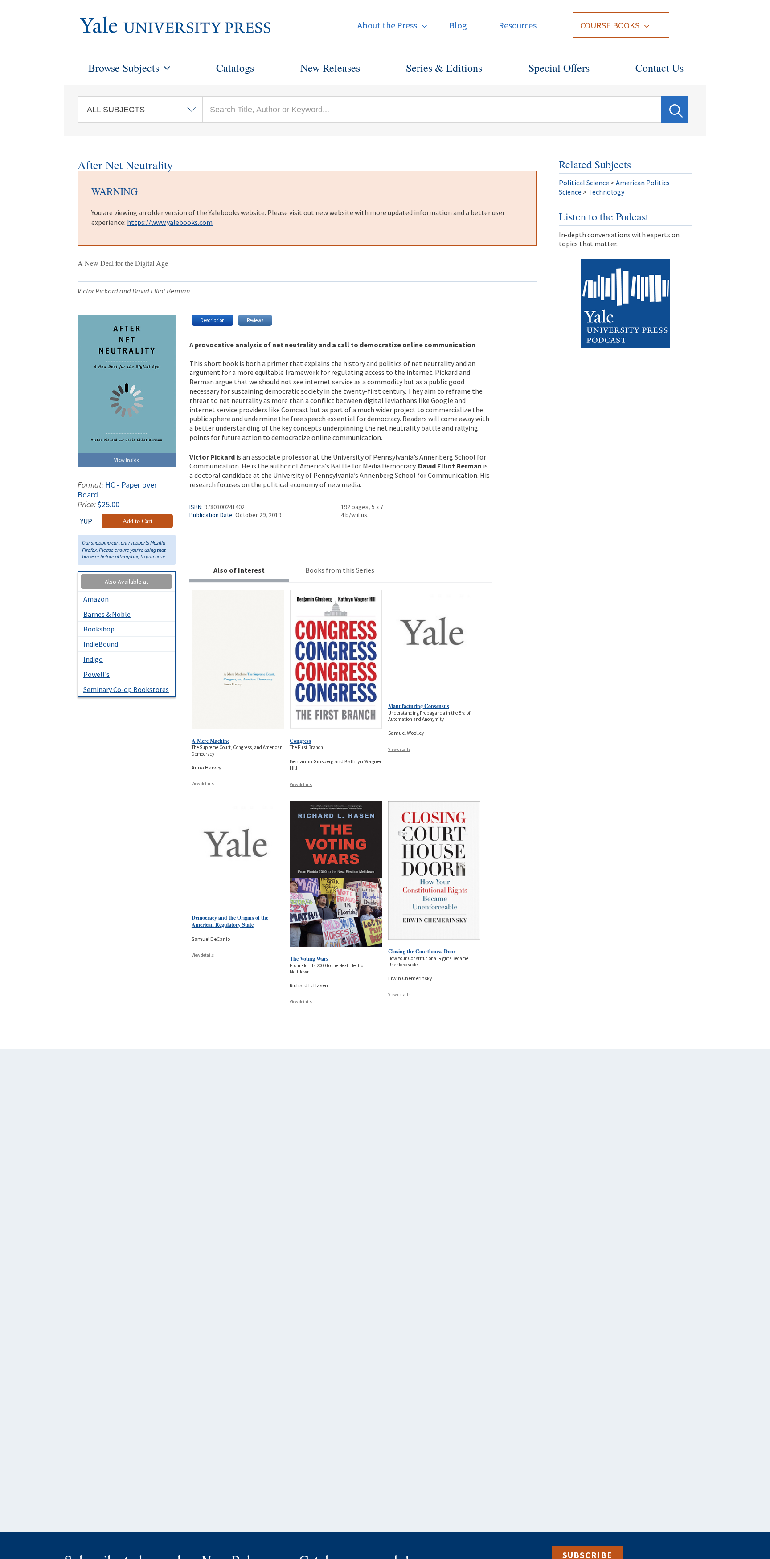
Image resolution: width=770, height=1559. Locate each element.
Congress (300, 741)
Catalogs (235, 68)
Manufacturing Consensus (418, 706)
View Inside (126, 459)
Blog (458, 25)
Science (570, 191)
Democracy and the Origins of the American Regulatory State (230, 921)
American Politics (643, 182)
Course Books (609, 25)
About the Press (387, 25)
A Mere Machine (210, 741)
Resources (518, 25)
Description (213, 320)
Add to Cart (137, 521)
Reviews (255, 320)
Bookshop (99, 628)
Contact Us (659, 68)
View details (203, 783)
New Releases (330, 68)
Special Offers (559, 68)
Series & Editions (444, 68)
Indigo (93, 659)
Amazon (96, 598)
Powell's (96, 674)
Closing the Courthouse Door (421, 951)
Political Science (584, 182)
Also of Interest (239, 570)
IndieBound (100, 643)
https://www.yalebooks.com (170, 222)
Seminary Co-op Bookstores (126, 689)
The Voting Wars (309, 958)
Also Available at (126, 582)
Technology (606, 191)
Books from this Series (339, 570)
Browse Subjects (123, 68)
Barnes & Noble (107, 614)
